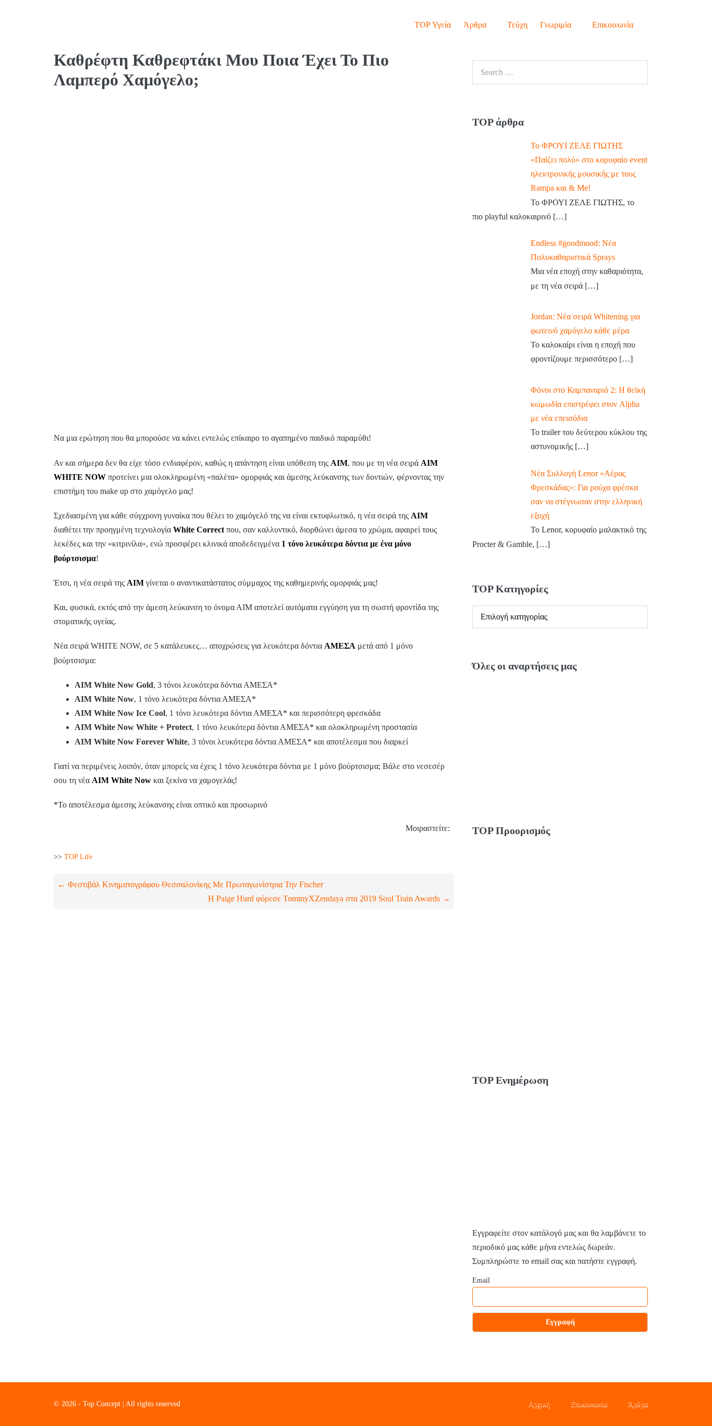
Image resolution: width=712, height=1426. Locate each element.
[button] (649, 25)
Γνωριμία (556, 24)
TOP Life (78, 857)
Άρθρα (475, 24)
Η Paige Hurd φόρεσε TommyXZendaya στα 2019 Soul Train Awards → (329, 898)
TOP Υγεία (432, 24)
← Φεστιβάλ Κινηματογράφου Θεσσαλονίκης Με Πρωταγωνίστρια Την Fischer (190, 884)
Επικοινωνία (612, 24)
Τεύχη (517, 24)
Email (481, 1280)
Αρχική (539, 1404)
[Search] (634, 72)
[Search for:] (560, 72)
